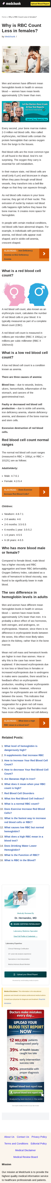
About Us (9, 1136)
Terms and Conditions (16, 1143)
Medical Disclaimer (25, 1150)
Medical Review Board (25, 1157)
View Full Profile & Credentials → (26, 936)
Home (4, 17)
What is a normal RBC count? (21, 803)
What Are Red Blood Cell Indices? (24, 798)
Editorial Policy (39, 1143)
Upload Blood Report (40, 4)
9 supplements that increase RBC (24, 755)
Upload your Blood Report (27, 974)
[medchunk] (12, 3)
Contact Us (23, 1136)
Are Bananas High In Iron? (19, 779)
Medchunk (10, 36)
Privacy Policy (39, 1136)
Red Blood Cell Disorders (19, 793)
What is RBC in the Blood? (20, 860)
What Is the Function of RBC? (21, 855)
